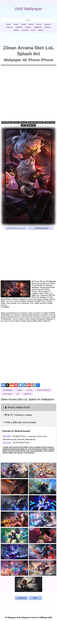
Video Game (49, 122)
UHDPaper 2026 (45, 618)
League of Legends (36, 122)
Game (16, 24)
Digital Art (38, 27)
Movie (31, 24)
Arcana (23, 122)
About (34, 618)
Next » (35, 598)
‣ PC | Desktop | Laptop (17, 415)
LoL (23, 125)
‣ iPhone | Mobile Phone (16, 407)
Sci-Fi (33, 30)
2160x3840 (7, 436)
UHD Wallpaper (28, 9)
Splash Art (31, 125)
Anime (23, 24)
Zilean (16, 122)
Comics (28, 27)
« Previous (21, 598)
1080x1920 (7, 443)
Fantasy (48, 27)
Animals (9, 27)
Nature (16, 30)
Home (8, 24)
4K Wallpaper (10, 618)
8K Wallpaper (7, 122)
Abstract (47, 24)
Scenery (25, 30)
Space (40, 30)
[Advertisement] (28, 255)
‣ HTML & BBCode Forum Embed (19, 422)
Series (38, 24)
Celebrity (19, 27)
